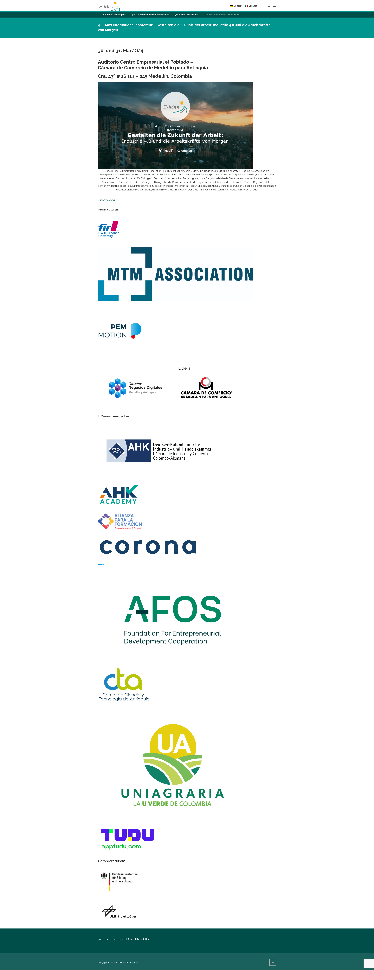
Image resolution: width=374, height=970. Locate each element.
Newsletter (143, 939)
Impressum (104, 939)
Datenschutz (119, 939)
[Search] (269, 6)
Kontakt (131, 939)
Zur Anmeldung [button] (106, 200)
